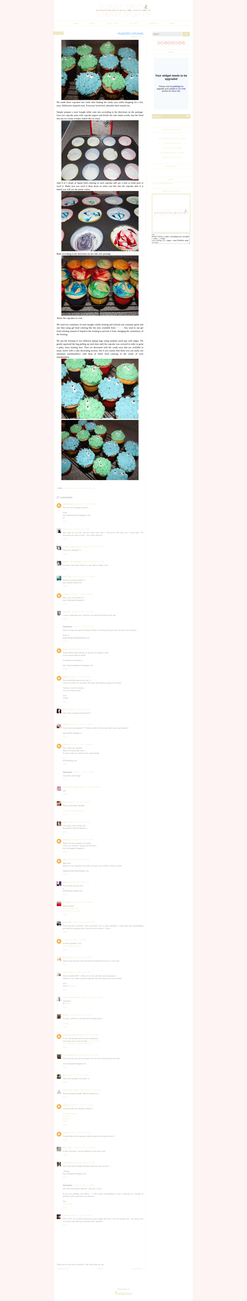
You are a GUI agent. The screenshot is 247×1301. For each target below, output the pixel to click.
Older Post (137, 1269)
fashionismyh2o (69, 504)
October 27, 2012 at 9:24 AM (86, 504)
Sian (64, 1075)
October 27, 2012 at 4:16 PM (82, 612)
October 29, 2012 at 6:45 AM (87, 1055)
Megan (67, 1003)
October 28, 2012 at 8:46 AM (78, 882)
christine (66, 1215)
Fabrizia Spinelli (69, 1035)
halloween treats (76, 488)
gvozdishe (66, 902)
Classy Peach (68, 1163)
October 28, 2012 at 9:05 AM (83, 922)
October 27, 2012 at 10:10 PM (78, 802)
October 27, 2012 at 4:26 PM (83, 627)
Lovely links (112, 23)
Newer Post (63, 1269)
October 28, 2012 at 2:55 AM (82, 840)
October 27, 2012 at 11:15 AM (93, 562)
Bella (65, 882)
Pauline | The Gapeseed (72, 562)
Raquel (65, 957)
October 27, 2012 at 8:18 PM (81, 744)
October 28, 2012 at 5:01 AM (78, 860)
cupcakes (66, 488)
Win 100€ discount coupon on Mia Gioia (77, 1044)
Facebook (66, 1116)
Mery (65, 860)
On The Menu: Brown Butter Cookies (172, 139)
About (92, 23)
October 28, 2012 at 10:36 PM (80, 957)
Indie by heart (68, 1204)
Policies (133, 23)
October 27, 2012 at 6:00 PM (79, 677)
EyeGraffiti (67, 922)
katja (65, 649)
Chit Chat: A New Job (172, 143)
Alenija (65, 677)
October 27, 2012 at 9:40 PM (89, 787)
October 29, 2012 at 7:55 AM (89, 1090)
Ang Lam (66, 724)
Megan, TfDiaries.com (71, 997)
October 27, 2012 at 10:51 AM (78, 529)
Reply (65, 521)
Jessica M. (67, 612)
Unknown (66, 594)
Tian (64, 802)
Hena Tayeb (67, 1148)
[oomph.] (66, 1024)
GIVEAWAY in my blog (72, 911)
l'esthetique (73, 986)
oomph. (66, 1015)
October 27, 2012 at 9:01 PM (83, 772)
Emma (65, 1133)
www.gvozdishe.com (70, 908)
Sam (64, 529)
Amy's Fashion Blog (70, 787)
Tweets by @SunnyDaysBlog (162, 183)
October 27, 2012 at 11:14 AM (93, 547)
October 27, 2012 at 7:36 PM (81, 724)
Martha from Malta (70, 1090)
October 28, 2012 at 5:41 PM (74, 940)
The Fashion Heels (69, 1114)
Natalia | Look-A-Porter (72, 547)
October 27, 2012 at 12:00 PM (83, 577)
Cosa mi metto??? (94, 1041)
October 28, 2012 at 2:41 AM (78, 822)
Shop (171, 23)
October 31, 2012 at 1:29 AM (81, 1215)
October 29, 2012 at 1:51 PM (84, 1163)
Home (75, 23)
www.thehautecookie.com (72, 946)
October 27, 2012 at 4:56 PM (78, 649)
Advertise (153, 23)
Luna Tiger (67, 577)
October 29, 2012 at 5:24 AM (87, 1035)
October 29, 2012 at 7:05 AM (78, 1075)
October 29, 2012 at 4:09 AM (80, 1015)
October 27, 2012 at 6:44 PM (78, 709)
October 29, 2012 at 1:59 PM (83, 1185)
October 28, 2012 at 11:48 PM (92, 997)
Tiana (65, 972)
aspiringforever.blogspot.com (73, 811)
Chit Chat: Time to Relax (172, 148)
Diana (65, 709)
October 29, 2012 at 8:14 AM (82, 1105)
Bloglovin (66, 1119)
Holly (65, 822)
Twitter (65, 1121)
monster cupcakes (88, 488)
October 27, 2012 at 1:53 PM (81, 594)
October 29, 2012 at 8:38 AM (79, 1133)
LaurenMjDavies (69, 1055)
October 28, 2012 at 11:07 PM (79, 972)
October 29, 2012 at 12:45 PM (84, 1148)
